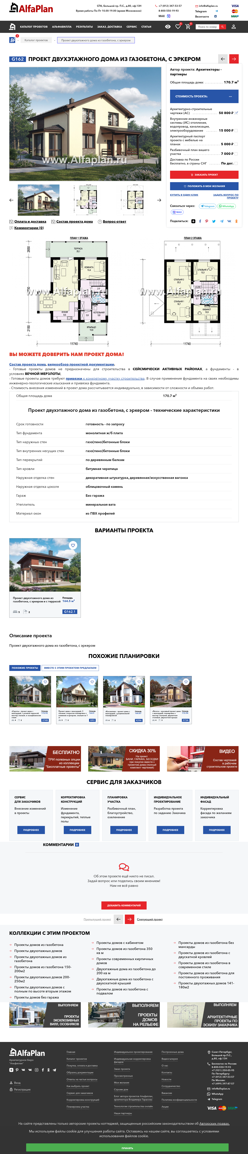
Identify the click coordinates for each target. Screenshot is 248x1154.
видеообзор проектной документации (81, 364)
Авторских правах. (214, 1123)
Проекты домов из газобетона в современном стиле (204, 965)
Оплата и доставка (30, 221)
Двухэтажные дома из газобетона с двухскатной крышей (125, 981)
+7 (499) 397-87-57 (223, 1083)
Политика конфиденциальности (179, 1099)
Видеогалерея (170, 1058)
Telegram (208, 206)
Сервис (132, 26)
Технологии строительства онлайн (133, 1106)
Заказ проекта (122, 1068)
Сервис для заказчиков (124, 782)
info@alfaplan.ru (208, 6)
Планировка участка (78, 1106)
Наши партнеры (123, 1113)
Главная (71, 1051)
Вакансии (167, 1093)
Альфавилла (62, 26)
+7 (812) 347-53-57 (170, 6)
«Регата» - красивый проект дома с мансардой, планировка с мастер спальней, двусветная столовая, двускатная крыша (166, 714)
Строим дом (121, 1089)
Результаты (84, 26)
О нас (165, 1065)
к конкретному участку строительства (105, 378)
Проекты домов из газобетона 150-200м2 (42, 969)
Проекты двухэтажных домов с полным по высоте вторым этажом (42, 989)
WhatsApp (228, 206)
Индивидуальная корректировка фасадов (132, 1060)
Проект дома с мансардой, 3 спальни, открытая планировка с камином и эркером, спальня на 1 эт (73, 714)
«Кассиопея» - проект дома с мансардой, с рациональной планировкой (117, 714)
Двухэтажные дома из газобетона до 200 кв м (126, 971)
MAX (179, 212)
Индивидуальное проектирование (133, 1051)
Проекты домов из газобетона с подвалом (122, 991)
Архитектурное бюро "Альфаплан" (21, 1061)
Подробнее (30, 582)
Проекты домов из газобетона (38, 945)
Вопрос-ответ (114, 221)
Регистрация (22, 1089)
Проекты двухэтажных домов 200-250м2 (42, 979)
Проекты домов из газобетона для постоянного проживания (206, 975)
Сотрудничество (171, 1086)
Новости (166, 1079)
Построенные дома (173, 1051)
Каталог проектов (34, 26)
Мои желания (121, 1082)
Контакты (167, 1072)
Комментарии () (29, 228)
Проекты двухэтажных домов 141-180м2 (206, 985)
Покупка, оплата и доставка (82, 1065)
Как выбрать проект (78, 1086)
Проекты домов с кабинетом (120, 943)
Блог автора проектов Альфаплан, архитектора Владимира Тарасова (133, 1098)
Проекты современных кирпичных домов (125, 961)
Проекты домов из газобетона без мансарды (206, 945)
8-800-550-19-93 (169, 10)
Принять (127, 1148)
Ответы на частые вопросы (82, 1079)
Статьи (146, 26)
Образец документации (80, 1072)
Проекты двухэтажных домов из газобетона (40, 959)
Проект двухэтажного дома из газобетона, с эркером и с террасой (37, 599)
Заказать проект (206, 174)
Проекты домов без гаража (36, 997)
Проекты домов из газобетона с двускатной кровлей (204, 955)
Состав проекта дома (74, 221)
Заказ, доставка (109, 26)
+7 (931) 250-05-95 (223, 1070)
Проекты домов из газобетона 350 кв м (125, 951)
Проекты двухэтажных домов (38, 951)
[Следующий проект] (129, 919)
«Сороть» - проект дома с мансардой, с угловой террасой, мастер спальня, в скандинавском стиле (26, 714)
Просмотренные (123, 1075)
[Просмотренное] (168, 26)
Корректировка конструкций (83, 1099)
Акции (165, 1106)
